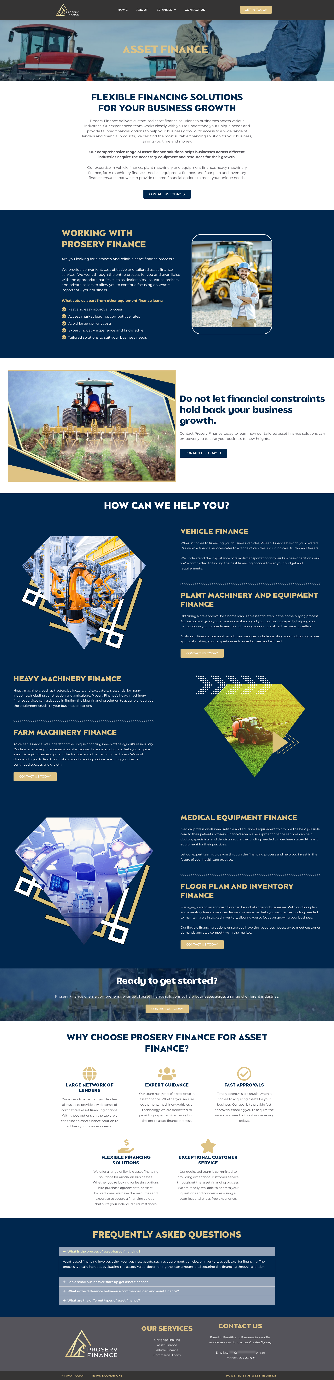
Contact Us (195, 10)
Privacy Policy (72, 1375)
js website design (262, 1375)
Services (164, 10)
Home (123, 10)
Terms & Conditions (106, 1375)
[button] (167, 1251)
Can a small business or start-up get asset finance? (107, 1282)
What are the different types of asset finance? (103, 1300)
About (142, 10)
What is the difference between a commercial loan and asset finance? (123, 1291)
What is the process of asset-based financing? (103, 1251)
